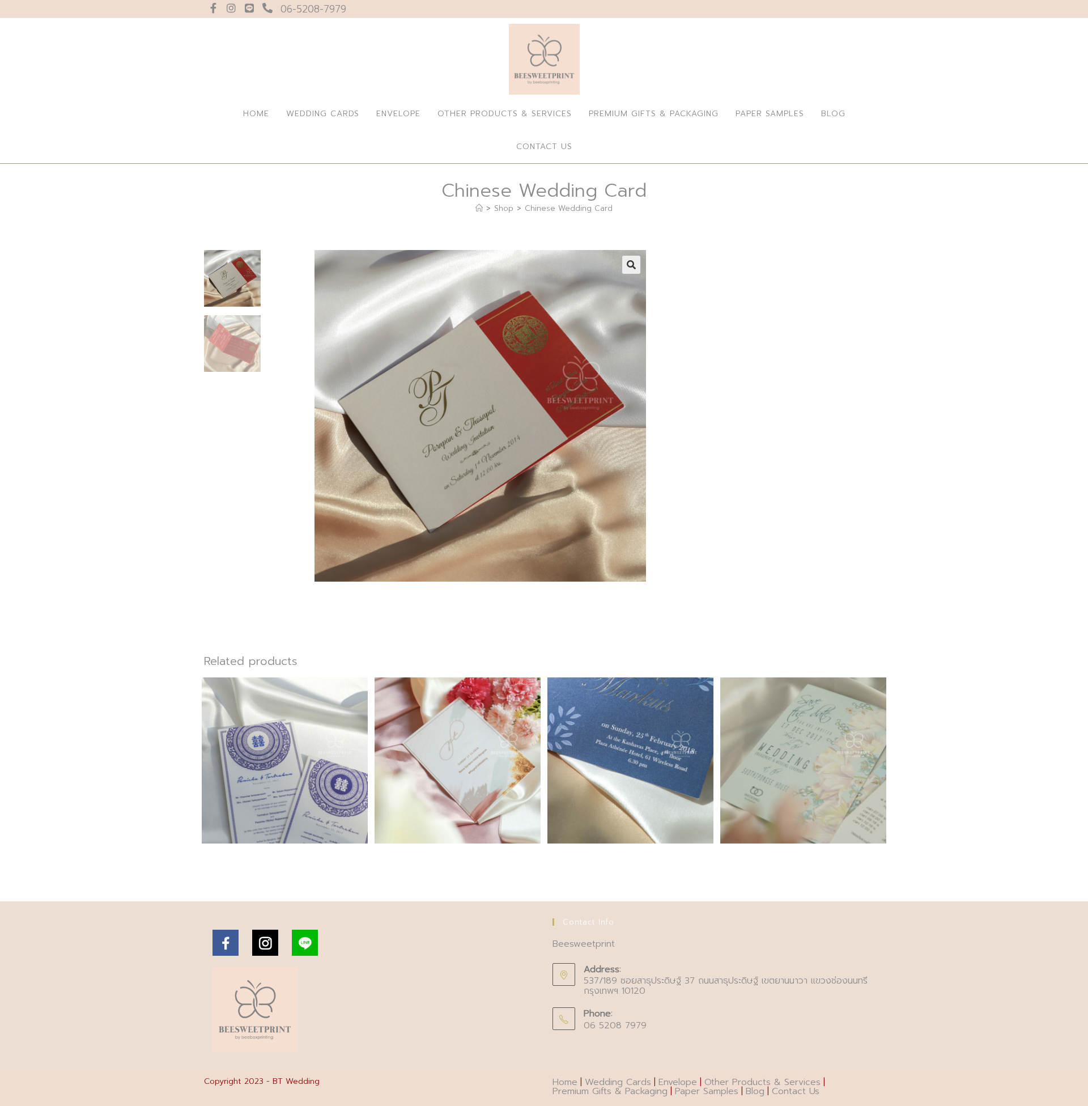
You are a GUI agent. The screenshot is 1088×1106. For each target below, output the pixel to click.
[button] (631, 265)
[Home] (479, 208)
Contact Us (795, 1091)
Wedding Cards (618, 1082)
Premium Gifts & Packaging (610, 1091)
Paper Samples (706, 1091)
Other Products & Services (762, 1082)
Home (564, 1082)
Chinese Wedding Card (569, 208)
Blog (755, 1091)
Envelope (677, 1082)
